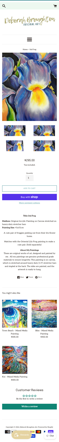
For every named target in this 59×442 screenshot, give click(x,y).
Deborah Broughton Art (28, 427)
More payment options (29, 203)
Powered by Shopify (45, 427)
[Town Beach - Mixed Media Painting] (14, 312)
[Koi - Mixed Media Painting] (14, 358)
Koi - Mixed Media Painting (14, 377)
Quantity (29, 173)
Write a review (29, 406)
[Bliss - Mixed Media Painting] (44, 312)
